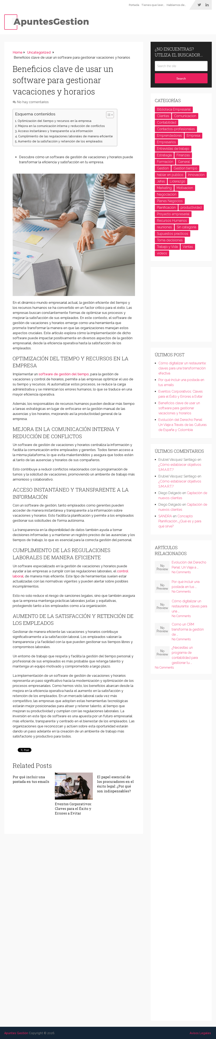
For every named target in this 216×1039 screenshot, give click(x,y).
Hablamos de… (176, 5)
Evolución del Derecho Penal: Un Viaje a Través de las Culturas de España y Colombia (182, 425)
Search (181, 78)
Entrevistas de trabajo (173, 149)
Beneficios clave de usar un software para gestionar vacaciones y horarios (179, 408)
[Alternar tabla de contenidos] (108, 114)
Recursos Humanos (172, 221)
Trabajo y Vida (167, 247)
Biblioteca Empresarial (174, 109)
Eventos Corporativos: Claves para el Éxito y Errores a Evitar (73, 809)
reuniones (164, 227)
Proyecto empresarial (173, 214)
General (184, 162)
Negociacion (166, 194)
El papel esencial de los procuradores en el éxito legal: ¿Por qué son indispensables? (115, 784)
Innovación (196, 175)
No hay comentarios (33, 102)
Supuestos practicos (172, 234)
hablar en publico (170, 175)
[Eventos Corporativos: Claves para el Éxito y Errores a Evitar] (74, 786)
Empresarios (166, 142)
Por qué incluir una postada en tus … (186, 584)
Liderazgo (177, 181)
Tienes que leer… (153, 5)
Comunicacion (185, 116)
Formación (165, 162)
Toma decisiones (170, 240)
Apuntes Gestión (16, 1033)
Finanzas (183, 155)
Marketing (164, 188)
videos (162, 253)
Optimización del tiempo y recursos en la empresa (54, 121)
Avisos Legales (200, 1033)
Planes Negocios (170, 201)
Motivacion (185, 188)
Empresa (193, 136)
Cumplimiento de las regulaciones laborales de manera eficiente (65, 136)
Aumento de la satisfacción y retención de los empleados (60, 141)
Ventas (188, 247)
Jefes (161, 181)
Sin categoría (186, 227)
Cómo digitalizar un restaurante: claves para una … (189, 606)
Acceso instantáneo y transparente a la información (55, 131)
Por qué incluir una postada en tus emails (31, 779)
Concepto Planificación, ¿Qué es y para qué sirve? (179, 521)
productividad (191, 207)
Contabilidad (166, 122)
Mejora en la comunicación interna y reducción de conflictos (61, 126)
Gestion (163, 168)
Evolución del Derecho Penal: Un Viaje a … (189, 564)
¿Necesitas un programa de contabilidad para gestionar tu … (185, 655)
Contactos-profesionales (176, 129)
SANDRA (165, 516)
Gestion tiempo (185, 168)
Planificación (166, 207)
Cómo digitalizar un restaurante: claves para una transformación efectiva (182, 368)
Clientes (163, 116)
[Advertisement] (185, 306)
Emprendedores (169, 136)
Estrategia (164, 155)
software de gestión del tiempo (64, 374)
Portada (134, 5)
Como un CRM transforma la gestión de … (188, 629)
